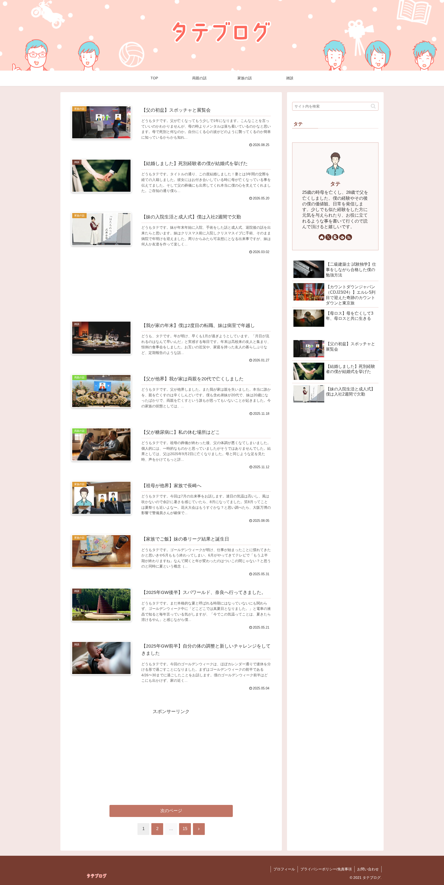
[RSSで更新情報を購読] (349, 237)
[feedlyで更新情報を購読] (342, 237)
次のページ (171, 810)
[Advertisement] (171, 283)
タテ (335, 184)
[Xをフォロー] (328, 237)
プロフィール (284, 869)
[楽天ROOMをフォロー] (335, 237)
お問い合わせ (368, 869)
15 (185, 828)
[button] (373, 106)
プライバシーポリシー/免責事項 (326, 869)
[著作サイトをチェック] (322, 237)
